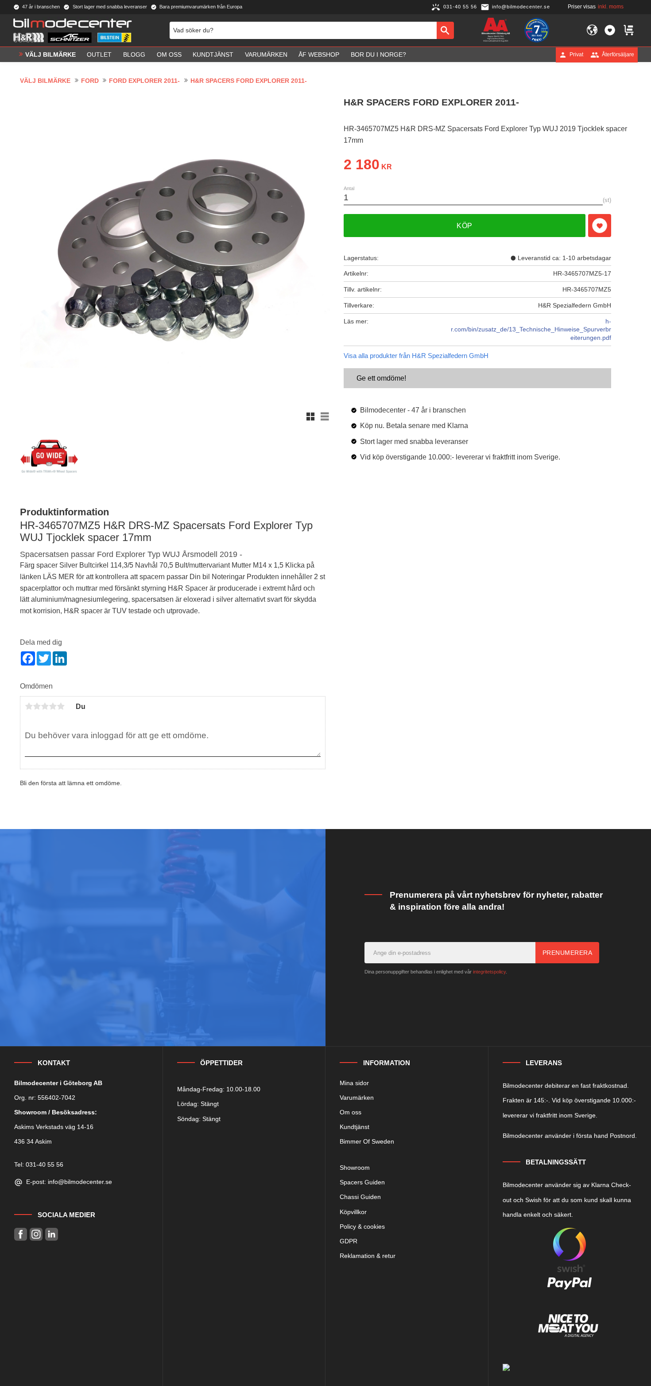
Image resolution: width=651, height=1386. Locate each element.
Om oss (350, 1112)
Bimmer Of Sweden (367, 1141)
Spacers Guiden (362, 1182)
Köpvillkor (353, 1211)
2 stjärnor (37, 706)
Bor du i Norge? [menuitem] (378, 54)
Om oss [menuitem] (169, 54)
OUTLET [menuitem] (99, 54)
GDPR (348, 1241)
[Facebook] (20, 1234)
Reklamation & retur (367, 1255)
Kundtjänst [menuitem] (213, 54)
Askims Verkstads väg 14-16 (53, 1126)
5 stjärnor (61, 706)
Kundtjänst (354, 1126)
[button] (610, 30)
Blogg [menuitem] (134, 54)
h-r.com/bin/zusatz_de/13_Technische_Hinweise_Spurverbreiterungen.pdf (531, 329)
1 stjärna (29, 706)
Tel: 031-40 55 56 (38, 1164)
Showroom (355, 1167)
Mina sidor (354, 1082)
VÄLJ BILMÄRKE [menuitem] (50, 54)
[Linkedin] (51, 1234)
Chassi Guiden (360, 1196)
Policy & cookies (362, 1226)
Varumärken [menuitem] (266, 54)
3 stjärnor (45, 706)
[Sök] (445, 30)
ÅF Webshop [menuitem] (318, 54)
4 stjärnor (53, 706)
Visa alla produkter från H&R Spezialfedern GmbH (416, 355)
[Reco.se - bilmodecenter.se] (536, 30)
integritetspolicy (489, 971)
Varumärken (357, 1097)
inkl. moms (611, 7)
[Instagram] (36, 1234)
